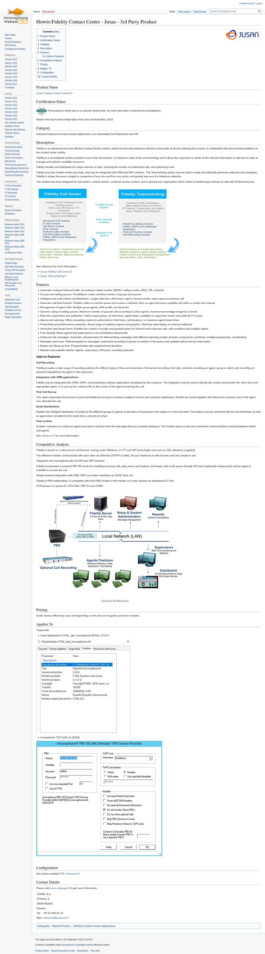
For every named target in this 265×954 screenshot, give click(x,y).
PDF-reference (68, 873)
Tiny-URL (95, 950)
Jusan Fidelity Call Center (54, 271)
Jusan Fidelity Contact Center (53, 93)
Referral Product (61, 925)
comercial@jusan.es (54, 917)
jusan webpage (58, 888)
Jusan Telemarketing (52, 275)
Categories (43, 925)
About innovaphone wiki (63, 950)
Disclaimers (82, 950)
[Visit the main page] (15, 14)
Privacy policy (42, 950)
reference (46, 435)
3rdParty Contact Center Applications (94, 925)
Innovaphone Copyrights (74, 945)
